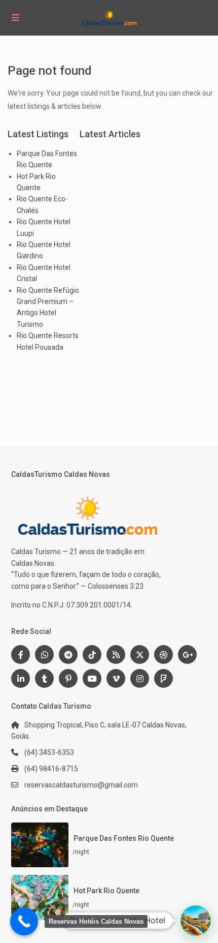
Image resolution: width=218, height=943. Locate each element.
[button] (195, 920)
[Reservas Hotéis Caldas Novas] (24, 921)
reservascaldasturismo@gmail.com (81, 785)
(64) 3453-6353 (49, 752)
